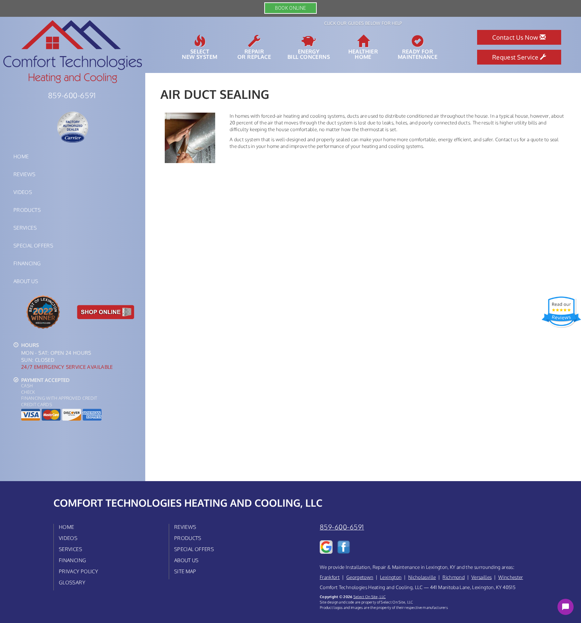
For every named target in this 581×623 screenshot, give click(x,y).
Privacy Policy (78, 571)
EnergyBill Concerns (308, 54)
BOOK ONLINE (290, 8)
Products (27, 210)
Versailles (481, 577)
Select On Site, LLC (369, 596)
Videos (22, 192)
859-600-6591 (342, 527)
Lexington (390, 577)
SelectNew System (199, 54)
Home (21, 156)
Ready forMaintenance (417, 54)
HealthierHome (363, 54)
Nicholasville (422, 577)
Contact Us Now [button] (516, 37)
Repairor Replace (254, 54)
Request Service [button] (516, 57)
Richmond (453, 577)
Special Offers (33, 245)
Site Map (185, 571)
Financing (27, 263)
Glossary (72, 582)
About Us (25, 281)
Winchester (510, 577)
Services (25, 228)
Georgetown (360, 577)
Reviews (24, 174)
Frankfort (330, 577)
